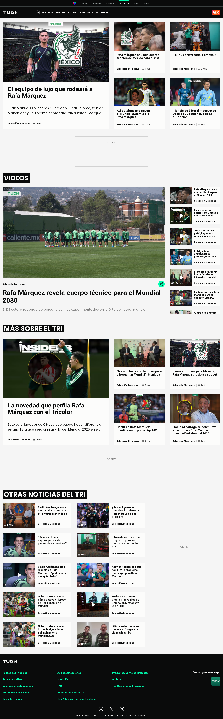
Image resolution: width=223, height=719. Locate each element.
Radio (136, 3)
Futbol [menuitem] (72, 12)
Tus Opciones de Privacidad (128, 686)
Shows (84, 3)
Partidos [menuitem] (47, 12)
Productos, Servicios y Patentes (130, 673)
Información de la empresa (18, 686)
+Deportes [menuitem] (86, 12)
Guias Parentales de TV (70, 692)
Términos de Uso (12, 679)
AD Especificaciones (69, 673)
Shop (146, 3)
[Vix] (216, 12)
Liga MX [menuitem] (60, 12)
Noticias (97, 3)
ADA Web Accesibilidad (16, 692)
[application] (84, 232)
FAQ (59, 686)
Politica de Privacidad (15, 673)
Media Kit (62, 679)
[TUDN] (11, 12)
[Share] (161, 284)
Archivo (116, 679)
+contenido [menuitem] (103, 12)
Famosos (110, 3)
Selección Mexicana (19, 123)
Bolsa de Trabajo (12, 699)
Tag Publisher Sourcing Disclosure (77, 699)
